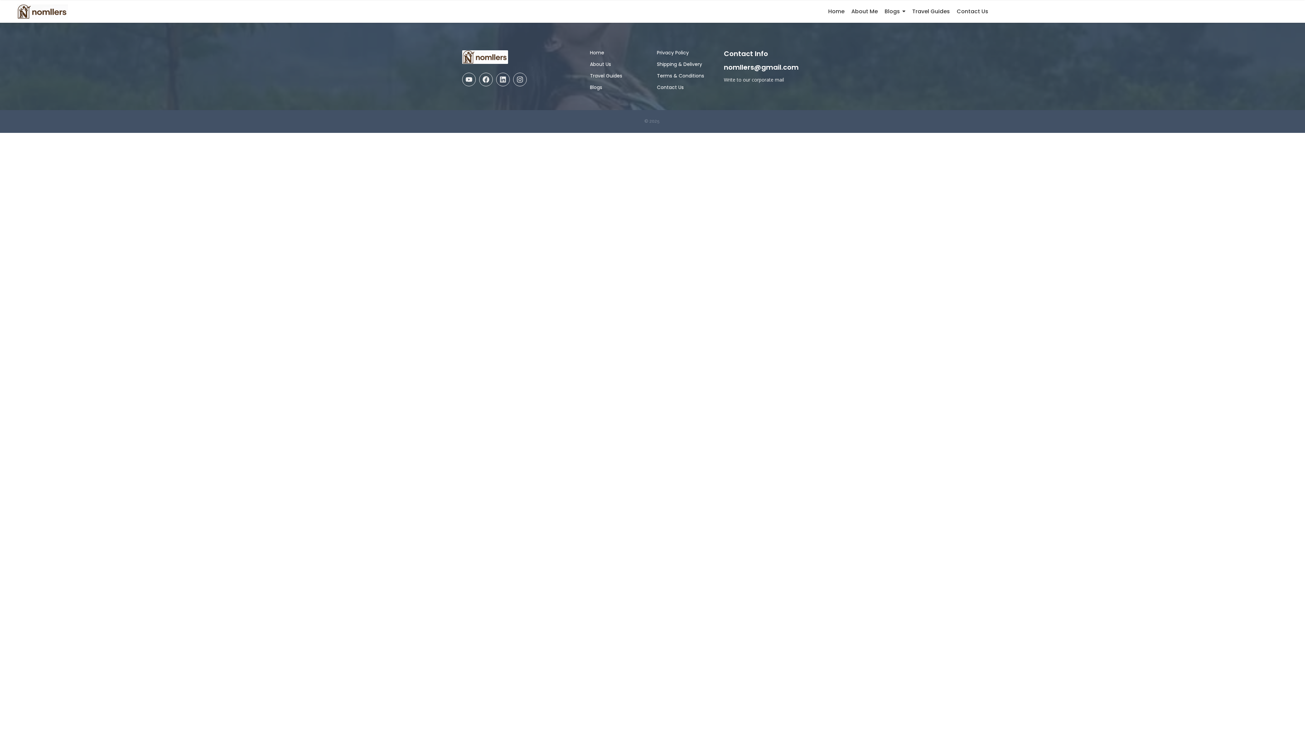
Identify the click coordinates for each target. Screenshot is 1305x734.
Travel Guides (606, 75)
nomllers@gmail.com (761, 67)
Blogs (596, 87)
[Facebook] (486, 79)
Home (597, 52)
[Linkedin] (503, 79)
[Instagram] (520, 79)
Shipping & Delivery (679, 64)
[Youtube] (469, 79)
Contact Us (670, 87)
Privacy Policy (673, 52)
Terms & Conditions (680, 75)
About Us (600, 64)
